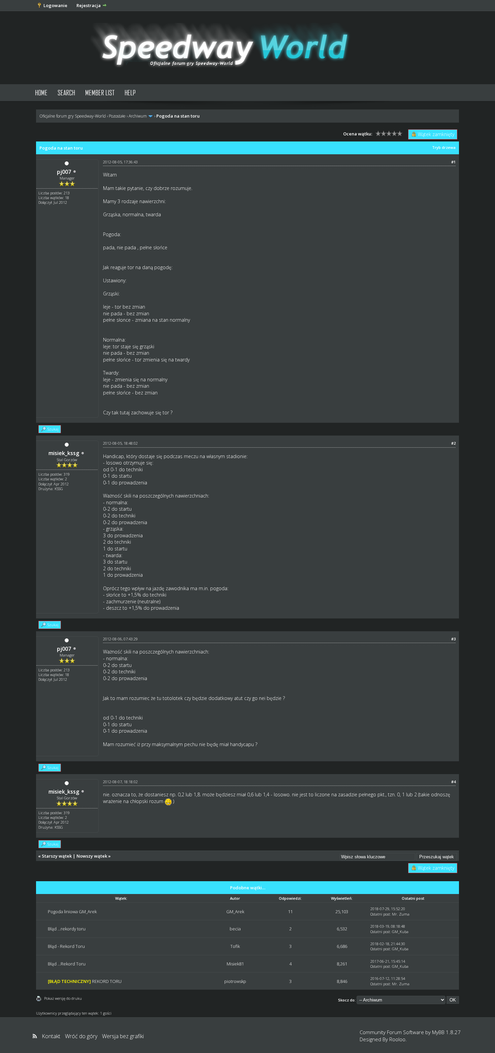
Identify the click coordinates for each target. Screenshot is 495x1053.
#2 (453, 443)
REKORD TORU (107, 981)
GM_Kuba (400, 931)
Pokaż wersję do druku (63, 998)
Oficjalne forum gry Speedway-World (72, 116)
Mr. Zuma (400, 914)
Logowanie (55, 5)
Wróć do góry (81, 1036)
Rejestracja (88, 5)
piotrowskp (235, 981)
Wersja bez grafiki (123, 1036)
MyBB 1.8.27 (446, 1032)
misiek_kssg (63, 453)
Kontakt (51, 1036)
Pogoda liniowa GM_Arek (72, 911)
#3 (453, 638)
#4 (453, 781)
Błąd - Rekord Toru (66, 946)
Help (130, 92)
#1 (453, 161)
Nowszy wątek (91, 856)
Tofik (235, 946)
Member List (99, 92)
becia (235, 929)
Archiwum (138, 116)
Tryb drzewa (444, 147)
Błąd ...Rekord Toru (67, 964)
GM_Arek (235, 911)
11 (290, 911)
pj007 (64, 172)
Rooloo (397, 1039)
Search (66, 92)
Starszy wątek (57, 856)
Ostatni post (380, 914)
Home (41, 92)
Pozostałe (117, 116)
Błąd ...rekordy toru (67, 929)
